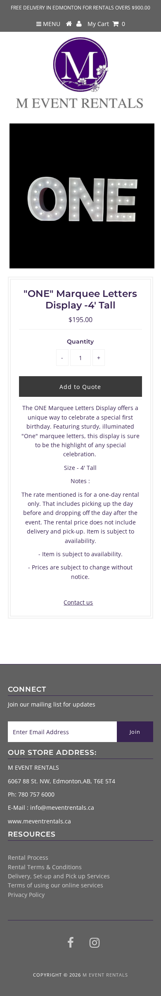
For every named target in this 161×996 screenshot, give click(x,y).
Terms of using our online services (55, 885)
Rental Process (28, 857)
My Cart (106, 24)
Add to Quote (80, 387)
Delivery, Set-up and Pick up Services (59, 876)
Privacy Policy (26, 895)
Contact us (78, 602)
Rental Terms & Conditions (45, 867)
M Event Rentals (105, 975)
